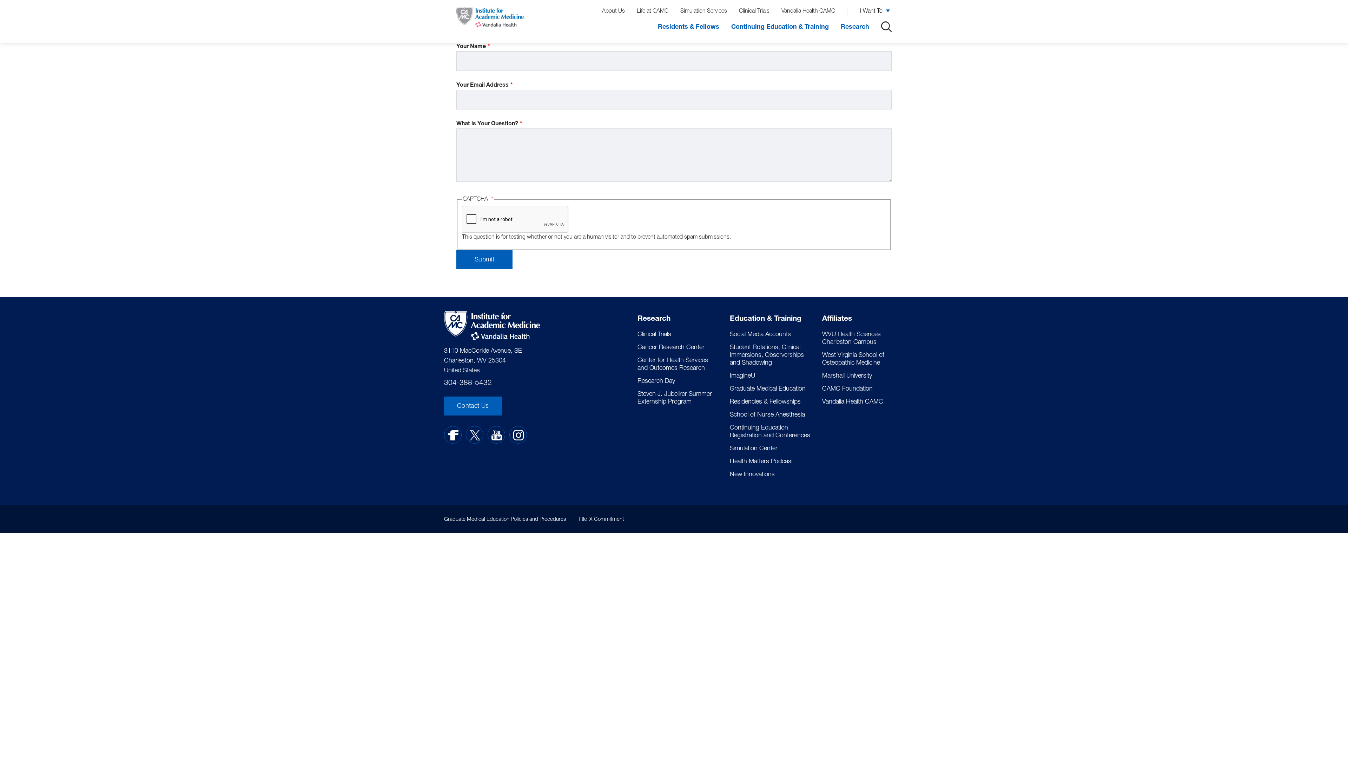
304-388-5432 (468, 383)
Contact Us (473, 406)
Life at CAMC (652, 11)
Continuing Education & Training (780, 27)
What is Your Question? (487, 124)
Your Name (471, 47)
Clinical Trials (754, 11)
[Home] (490, 19)
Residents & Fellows (688, 27)
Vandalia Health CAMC (808, 11)
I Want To (871, 11)
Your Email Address (482, 85)
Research (855, 27)
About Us (613, 11)
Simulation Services (703, 11)
